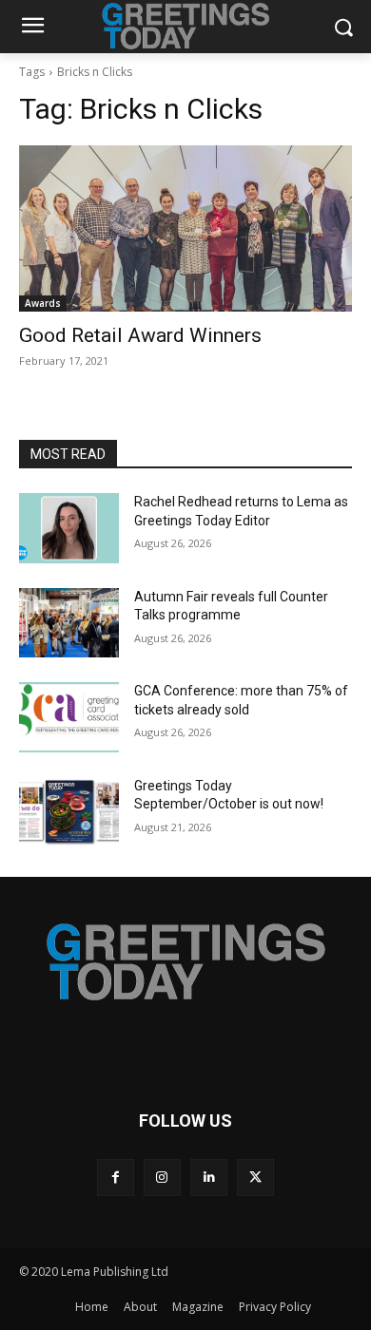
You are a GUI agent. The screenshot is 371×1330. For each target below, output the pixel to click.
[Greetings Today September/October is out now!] (69, 812)
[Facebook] (115, 1177)
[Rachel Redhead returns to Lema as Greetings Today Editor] (69, 528)
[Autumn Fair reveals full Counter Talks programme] (69, 623)
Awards (43, 303)
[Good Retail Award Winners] (185, 228)
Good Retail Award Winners (140, 335)
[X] (255, 1177)
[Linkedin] (208, 1177)
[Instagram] (162, 1177)
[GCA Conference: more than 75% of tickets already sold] (69, 717)
